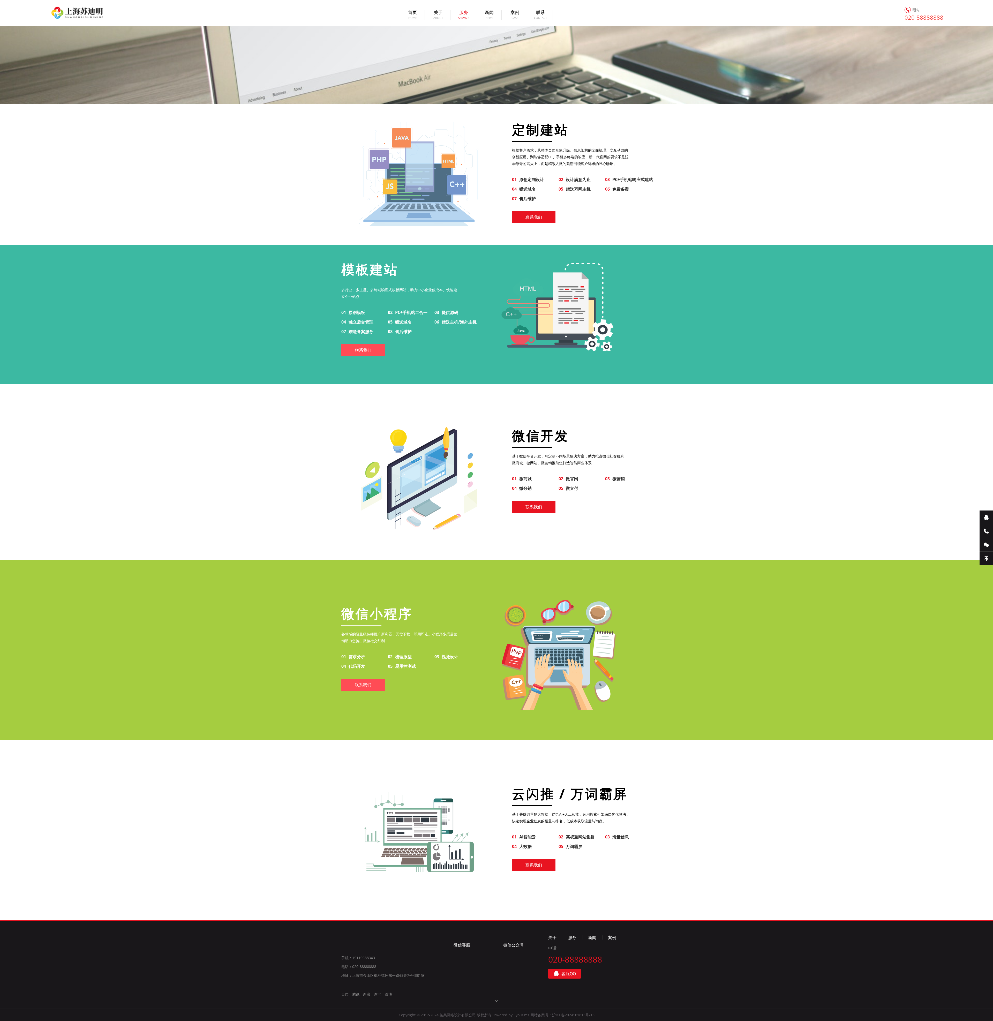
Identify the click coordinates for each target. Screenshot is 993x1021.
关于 (438, 15)
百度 (345, 994)
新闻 (489, 15)
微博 (388, 994)
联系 (540, 15)
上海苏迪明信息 (71, 13)
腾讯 (355, 994)
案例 (514, 15)
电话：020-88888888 (358, 966)
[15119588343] (986, 531)
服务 (463, 15)
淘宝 (377, 994)
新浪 (366, 994)
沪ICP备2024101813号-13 (573, 1014)
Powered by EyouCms (510, 1014)
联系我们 (533, 217)
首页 (412, 15)
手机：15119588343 (358, 957)
